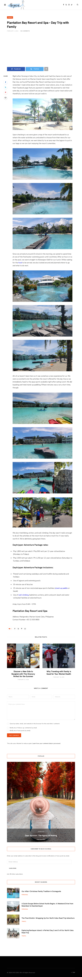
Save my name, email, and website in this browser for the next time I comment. (35, 724)
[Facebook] (6, 82)
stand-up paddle (61, 588)
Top (73, 972)
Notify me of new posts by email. (20, 731)
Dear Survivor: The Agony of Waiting (41, 835)
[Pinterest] (6, 92)
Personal (25, 894)
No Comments (25, 31)
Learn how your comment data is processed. (46, 743)
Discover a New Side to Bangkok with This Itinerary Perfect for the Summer (23, 674)
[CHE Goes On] (16, 4)
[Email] (6, 98)
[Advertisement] (41, 49)
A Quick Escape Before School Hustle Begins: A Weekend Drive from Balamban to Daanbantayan (47, 904)
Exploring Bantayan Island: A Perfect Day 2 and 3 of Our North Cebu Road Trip (48, 931)
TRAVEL (10, 17)
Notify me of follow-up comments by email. (23, 728)
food (20, 263)
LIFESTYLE (41, 831)
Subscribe (12, 868)
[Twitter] (6, 87)
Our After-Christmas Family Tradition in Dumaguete (41, 891)
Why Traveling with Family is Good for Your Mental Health (58, 672)
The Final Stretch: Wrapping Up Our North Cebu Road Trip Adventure (48, 918)
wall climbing (23, 595)
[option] (41, 802)
